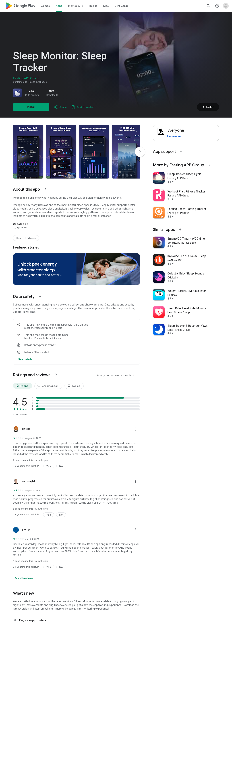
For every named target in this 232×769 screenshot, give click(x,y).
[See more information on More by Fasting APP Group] (209, 165)
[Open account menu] (225, 5)
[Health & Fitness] (26, 238)
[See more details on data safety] (25, 359)
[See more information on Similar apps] (180, 229)
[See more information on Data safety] (40, 296)
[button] (28, 152)
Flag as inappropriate (29, 620)
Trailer (207, 107)
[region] (64, 93)
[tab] (45, 6)
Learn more (174, 136)
